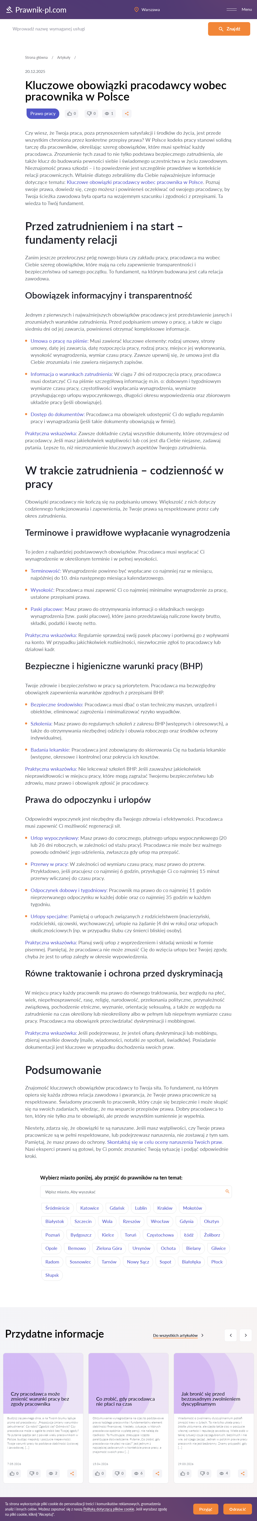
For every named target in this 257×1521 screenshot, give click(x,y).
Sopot (165, 1261)
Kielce (108, 1235)
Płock (217, 1261)
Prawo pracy (42, 113)
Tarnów (109, 1261)
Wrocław (160, 1221)
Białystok (54, 1221)
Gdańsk (117, 1208)
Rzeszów (131, 1221)
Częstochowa (160, 1235)
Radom (52, 1261)
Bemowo (77, 1248)
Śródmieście (57, 1208)
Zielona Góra (109, 1248)
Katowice (89, 1208)
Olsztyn (211, 1221)
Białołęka (191, 1261)
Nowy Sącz (138, 1261)
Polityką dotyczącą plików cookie (108, 1509)
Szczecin (83, 1221)
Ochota (168, 1248)
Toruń (130, 1235)
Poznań (52, 1235)
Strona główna (36, 57)
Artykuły (63, 57)
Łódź (189, 1235)
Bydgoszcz (81, 1235)
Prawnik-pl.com (41, 9)
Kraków (164, 1208)
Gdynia (187, 1221)
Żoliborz (212, 1235)
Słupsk (52, 1275)
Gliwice (218, 1248)
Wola (107, 1221)
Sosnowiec (80, 1261)
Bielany (193, 1248)
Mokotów (192, 1208)
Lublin (141, 1208)
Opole (51, 1248)
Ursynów (141, 1248)
